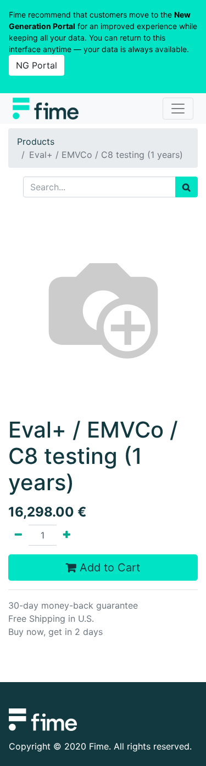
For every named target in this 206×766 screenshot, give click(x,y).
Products (35, 141)
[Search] (186, 187)
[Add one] (67, 535)
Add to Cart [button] (108, 567)
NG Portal (36, 65)
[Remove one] (18, 535)
